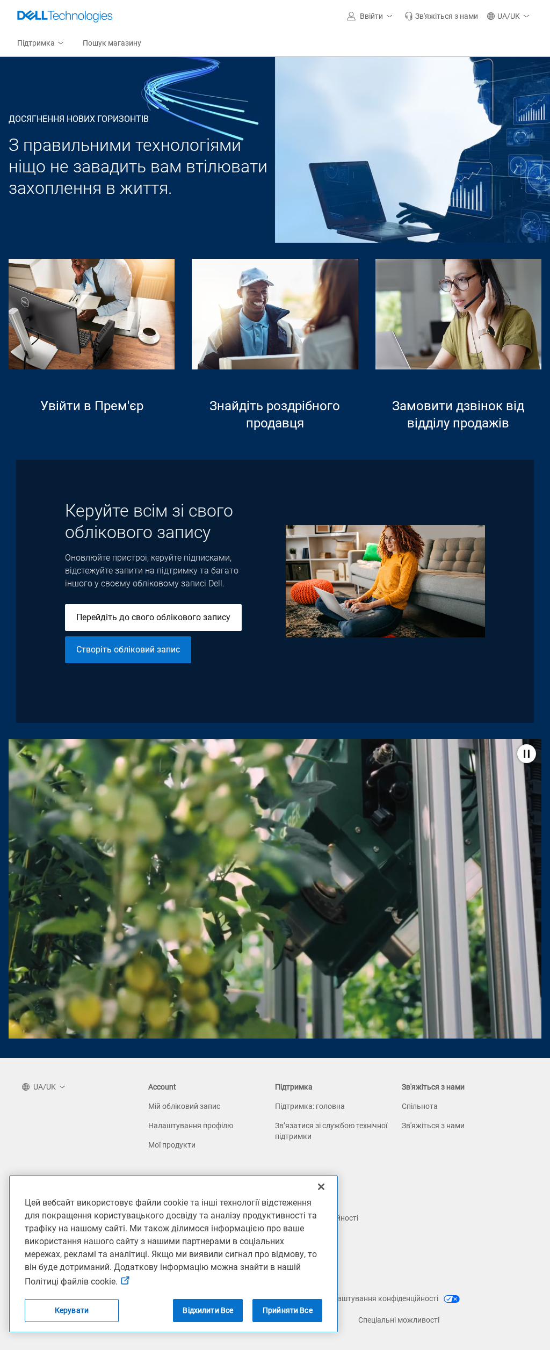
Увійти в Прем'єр (91, 405)
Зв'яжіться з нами (433, 1125)
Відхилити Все (208, 1310)
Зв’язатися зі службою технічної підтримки (331, 1131)
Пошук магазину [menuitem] (112, 43)
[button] (371, 16)
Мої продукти (172, 1145)
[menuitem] (41, 43)
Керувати (72, 1310)
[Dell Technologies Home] (65, 16)
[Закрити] (321, 1187)
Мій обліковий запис (184, 1106)
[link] (441, 16)
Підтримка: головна (310, 1106)
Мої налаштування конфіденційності (375, 1298)
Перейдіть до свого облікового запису (153, 617)
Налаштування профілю (190, 1125)
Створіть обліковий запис (128, 649)
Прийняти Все (288, 1310)
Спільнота (420, 1106)
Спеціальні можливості (398, 1320)
